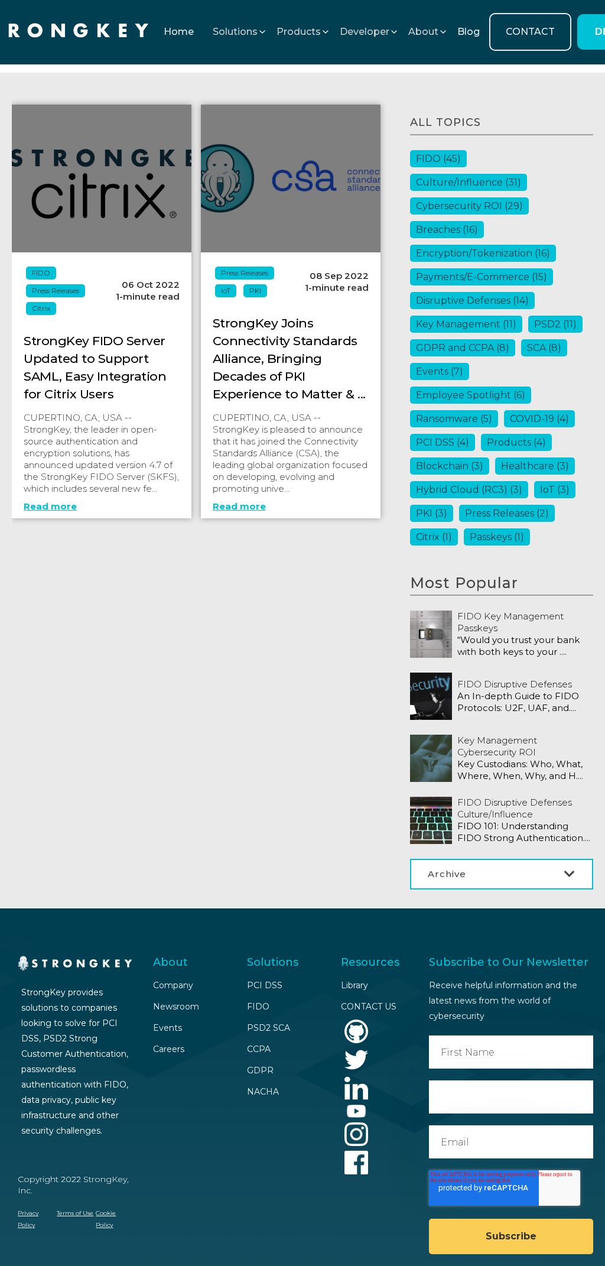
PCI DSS (442, 442)
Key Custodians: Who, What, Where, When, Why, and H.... (520, 769)
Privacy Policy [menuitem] (28, 1219)
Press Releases (55, 290)
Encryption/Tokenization (483, 253)
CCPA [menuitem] (259, 1049)
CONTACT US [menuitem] (368, 1006)
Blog (468, 31)
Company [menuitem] (173, 985)
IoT (225, 290)
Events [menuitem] (167, 1027)
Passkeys (497, 537)
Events (439, 371)
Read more (50, 506)
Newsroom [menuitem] (176, 1006)
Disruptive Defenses (472, 300)
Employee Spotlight (470, 395)
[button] (235, 32)
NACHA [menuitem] (263, 1091)
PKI (255, 290)
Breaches (447, 229)
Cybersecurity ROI (469, 206)
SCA (544, 347)
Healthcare (535, 466)
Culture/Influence (468, 182)
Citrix (41, 308)
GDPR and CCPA (462, 347)
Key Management (466, 324)
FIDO (41, 272)
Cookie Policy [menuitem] (106, 1219)
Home (179, 31)
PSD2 (555, 324)
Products (516, 442)
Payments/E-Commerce (481, 277)
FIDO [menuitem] (258, 1006)
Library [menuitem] (354, 985)
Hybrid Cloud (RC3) (469, 489)
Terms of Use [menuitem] (75, 1213)
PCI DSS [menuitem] (264, 985)
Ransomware (454, 418)
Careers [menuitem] (168, 1049)
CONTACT (530, 31)
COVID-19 (539, 418)
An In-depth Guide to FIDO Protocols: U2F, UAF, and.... (518, 701)
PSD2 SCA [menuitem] (268, 1027)
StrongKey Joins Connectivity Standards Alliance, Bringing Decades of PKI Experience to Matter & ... (289, 358)
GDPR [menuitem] (260, 1070)
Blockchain (449, 466)
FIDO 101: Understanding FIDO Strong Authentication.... (523, 831)
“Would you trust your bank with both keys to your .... (518, 645)
